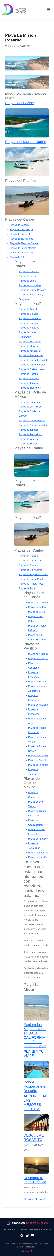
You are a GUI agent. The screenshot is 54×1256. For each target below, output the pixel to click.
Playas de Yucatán (28, 443)
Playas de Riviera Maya (22, 252)
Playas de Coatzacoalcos (32, 420)
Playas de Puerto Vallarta (32, 364)
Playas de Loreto (27, 281)
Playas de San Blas (29, 378)
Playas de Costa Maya (21, 229)
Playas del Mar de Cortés (25, 142)
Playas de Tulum (18, 257)
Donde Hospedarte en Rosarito (35, 1086)
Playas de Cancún (19, 225)
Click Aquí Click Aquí (34, 1199)
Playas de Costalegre (30, 318)
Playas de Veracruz (29, 439)
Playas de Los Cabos (30, 285)
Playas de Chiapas (28, 314)
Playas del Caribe (19, 103)
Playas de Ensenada (29, 323)
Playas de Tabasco (28, 430)
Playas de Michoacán (30, 351)
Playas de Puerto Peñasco (32, 290)
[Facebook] (21, 1235)
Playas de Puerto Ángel (31, 355)
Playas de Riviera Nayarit (32, 369)
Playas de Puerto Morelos (23, 248)
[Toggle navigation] (48, 9)
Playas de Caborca (29, 271)
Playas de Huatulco (29, 327)
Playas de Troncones (30, 388)
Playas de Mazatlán (29, 346)
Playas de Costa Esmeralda (33, 425)
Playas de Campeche (30, 402)
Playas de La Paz (28, 276)
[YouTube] (32, 1235)
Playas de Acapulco (29, 309)
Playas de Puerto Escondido (33, 360)
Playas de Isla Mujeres (21, 239)
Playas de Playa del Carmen (24, 243)
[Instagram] (27, 1235)
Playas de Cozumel (20, 234)
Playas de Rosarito (28, 374)
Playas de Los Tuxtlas (30, 406)
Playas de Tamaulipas (30, 434)
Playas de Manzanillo (30, 341)
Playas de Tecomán (29, 383)
